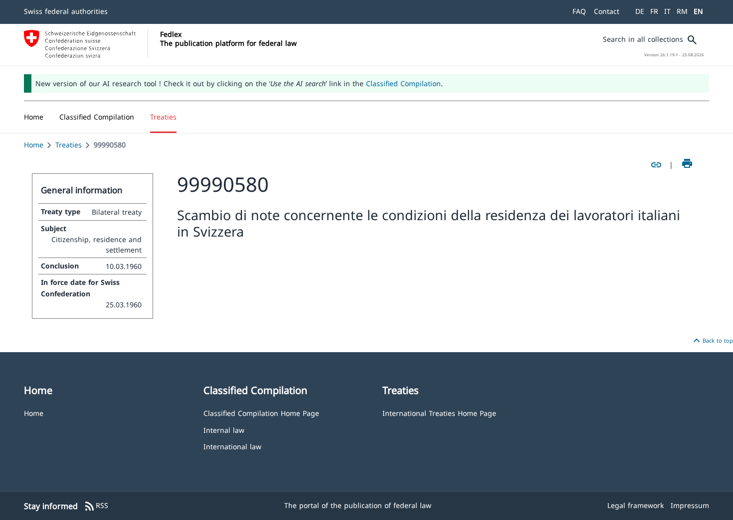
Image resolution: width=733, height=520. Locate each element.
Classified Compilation (403, 83)
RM (682, 11)
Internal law (223, 429)
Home (33, 144)
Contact (606, 11)
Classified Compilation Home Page (261, 412)
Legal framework (635, 505)
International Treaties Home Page (439, 412)
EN (698, 11)
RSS (96, 506)
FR (654, 11)
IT (667, 11)
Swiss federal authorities (66, 11)
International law (232, 446)
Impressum (690, 505)
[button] (96, 117)
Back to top (712, 341)
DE (639, 11)
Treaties (68, 144)
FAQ (579, 11)
